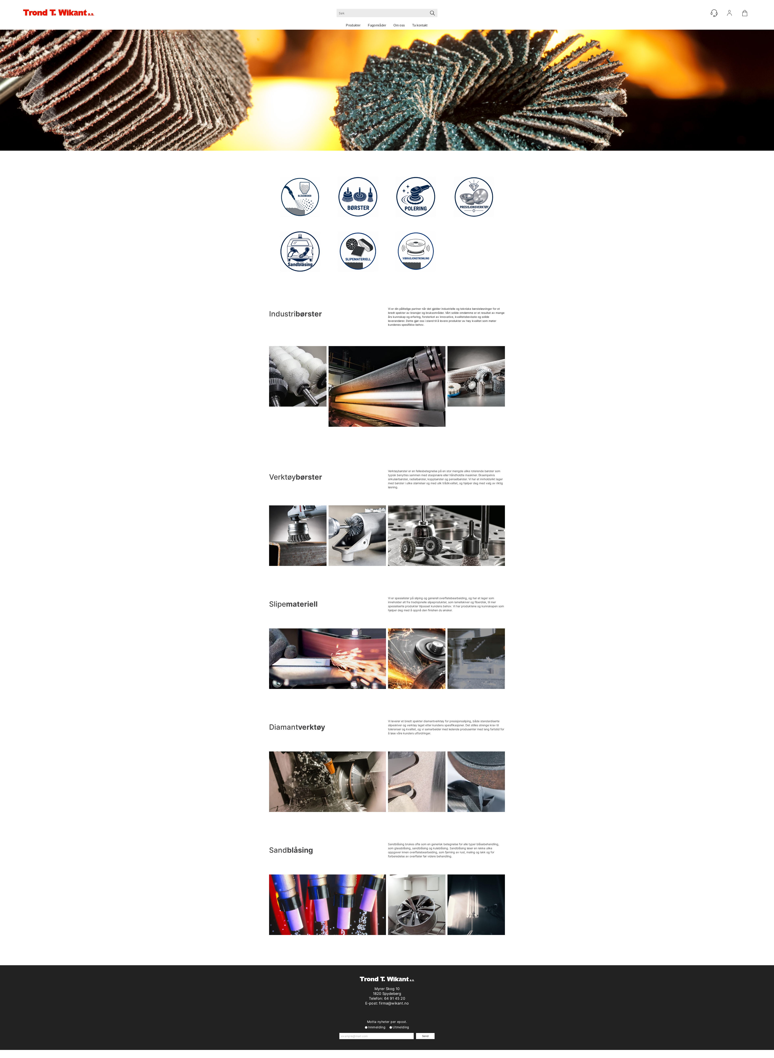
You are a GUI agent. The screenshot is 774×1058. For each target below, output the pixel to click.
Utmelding (401, 1027)
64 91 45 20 (394, 998)
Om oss (399, 25)
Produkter (353, 25)
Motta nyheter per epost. (387, 1022)
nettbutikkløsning (430, 1054)
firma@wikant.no (394, 1003)
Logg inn (729, 14)
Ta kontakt (419, 25)
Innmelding (376, 1027)
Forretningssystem (402, 1054)
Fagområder (377, 25)
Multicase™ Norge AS (469, 1054)
